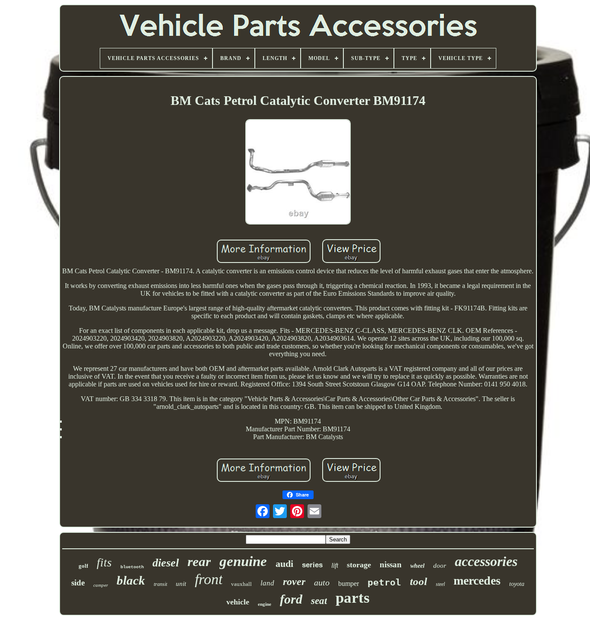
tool (418, 581)
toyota (516, 584)
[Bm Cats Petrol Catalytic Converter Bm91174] (298, 172)
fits (104, 562)
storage (359, 564)
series (312, 565)
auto (322, 582)
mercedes (477, 580)
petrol (384, 582)
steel (440, 584)
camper (100, 585)
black (131, 580)
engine (264, 604)
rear (199, 561)
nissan (391, 564)
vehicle (237, 602)
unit (181, 583)
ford (291, 599)
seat (319, 600)
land (267, 583)
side (78, 582)
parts (353, 597)
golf (83, 566)
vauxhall (241, 584)
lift (334, 565)
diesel (165, 563)
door (439, 565)
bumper (348, 583)
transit (160, 584)
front (208, 579)
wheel (417, 566)
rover (294, 581)
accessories (486, 561)
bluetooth (132, 567)
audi (284, 563)
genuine (243, 561)
